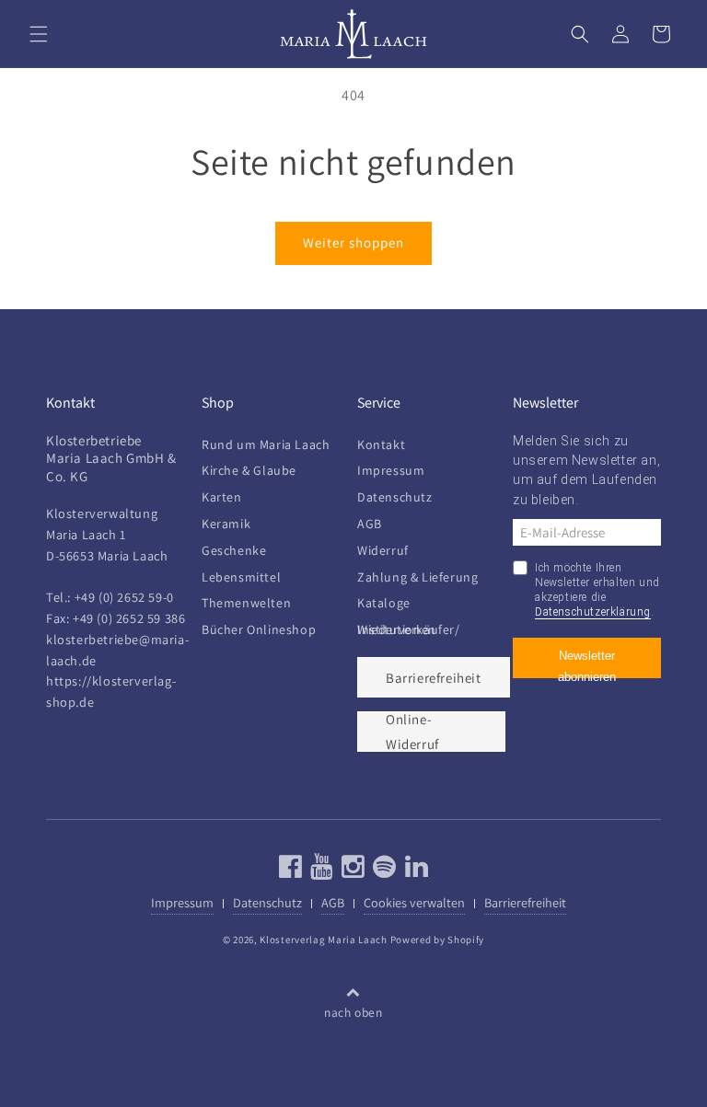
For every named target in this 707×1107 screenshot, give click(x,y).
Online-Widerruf (412, 731)
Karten (222, 497)
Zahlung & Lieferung (417, 577)
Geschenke (234, 550)
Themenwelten (246, 602)
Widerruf (383, 550)
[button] (38, 34)
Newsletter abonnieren (587, 663)
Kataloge (384, 602)
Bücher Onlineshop (259, 629)
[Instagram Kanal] (351, 871)
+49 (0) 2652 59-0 (124, 596)
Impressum (390, 470)
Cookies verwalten (414, 902)
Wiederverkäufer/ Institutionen (408, 629)
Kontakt (381, 448)
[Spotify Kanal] (382, 871)
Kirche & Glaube (249, 470)
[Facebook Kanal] (291, 871)
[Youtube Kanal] (320, 871)
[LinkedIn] (414, 871)
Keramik (226, 523)
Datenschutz (395, 497)
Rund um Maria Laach (266, 448)
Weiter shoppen (353, 242)
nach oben (353, 1012)
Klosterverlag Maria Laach (324, 939)
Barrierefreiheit (433, 677)
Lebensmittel (241, 577)
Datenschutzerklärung (593, 611)
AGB (369, 523)
